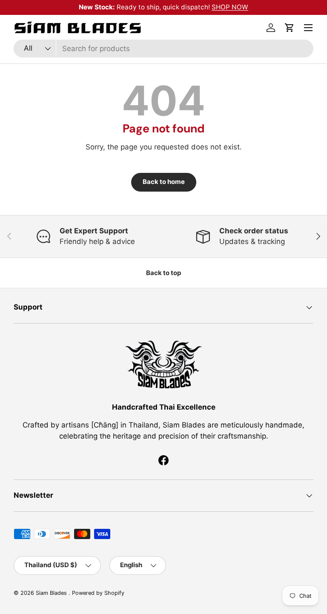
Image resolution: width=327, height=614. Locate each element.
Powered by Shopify (98, 593)
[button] (289, 27)
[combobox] (163, 48)
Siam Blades (52, 593)
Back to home (164, 182)
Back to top (163, 273)
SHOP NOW (230, 7)
